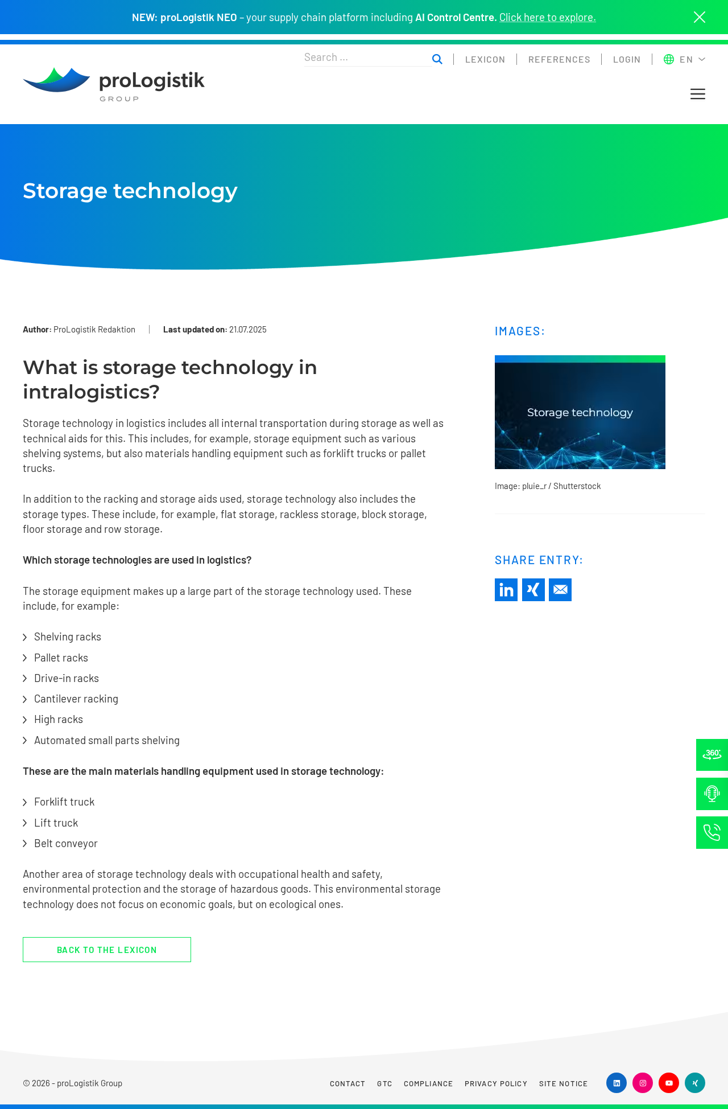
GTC (384, 1083)
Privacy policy (496, 1083)
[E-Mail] (560, 589)
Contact (348, 1083)
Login (627, 59)
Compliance (428, 1083)
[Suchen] (437, 59)
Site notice (563, 1083)
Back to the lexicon (107, 949)
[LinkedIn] (506, 589)
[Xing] (533, 589)
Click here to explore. (547, 17)
